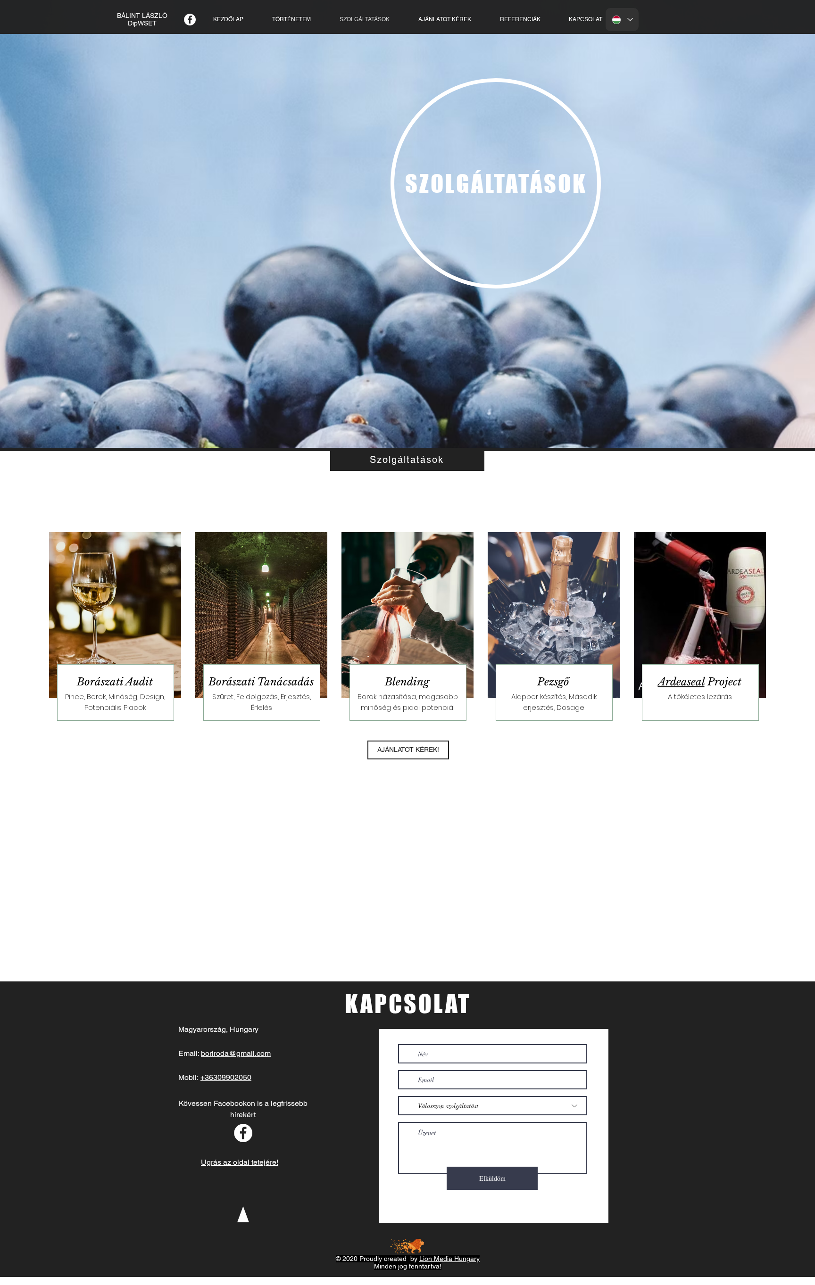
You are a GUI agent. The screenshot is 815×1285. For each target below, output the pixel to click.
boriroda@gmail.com (236, 1053)
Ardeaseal (681, 681)
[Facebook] (190, 19)
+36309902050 (225, 1077)
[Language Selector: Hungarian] (622, 19)
